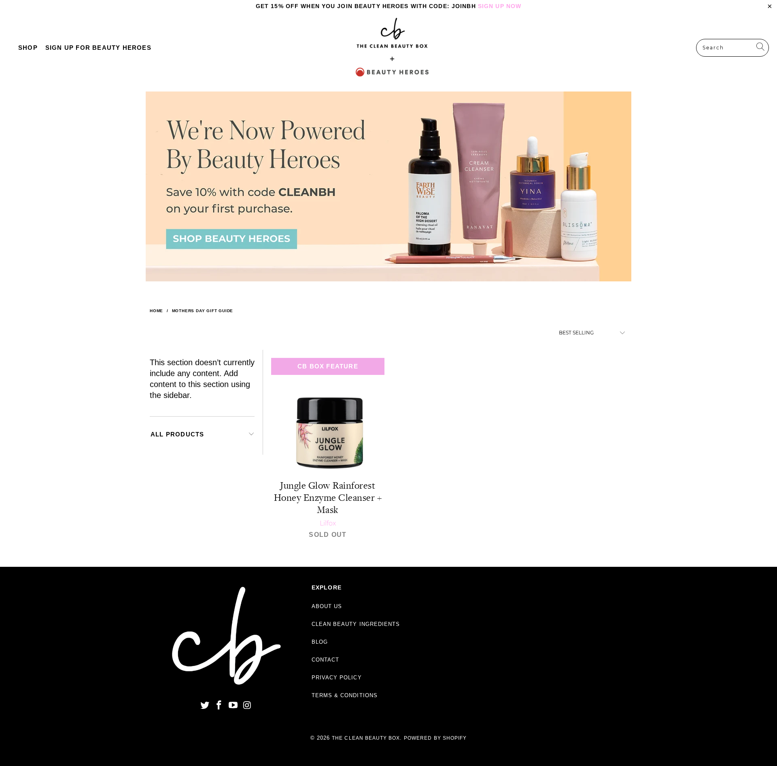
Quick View (327, 432)
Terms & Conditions (345, 695)
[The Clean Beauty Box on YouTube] (233, 705)
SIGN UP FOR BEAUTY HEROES (98, 47)
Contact (325, 660)
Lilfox (328, 523)
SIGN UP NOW (499, 6)
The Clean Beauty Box (366, 738)
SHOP (28, 47)
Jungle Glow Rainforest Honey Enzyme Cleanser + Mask (327, 415)
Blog (320, 642)
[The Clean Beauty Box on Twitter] (205, 705)
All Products (177, 434)
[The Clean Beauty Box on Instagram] (247, 705)
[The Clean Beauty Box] (392, 47)
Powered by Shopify (435, 738)
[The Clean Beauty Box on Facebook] (219, 705)
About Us (327, 606)
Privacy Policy (337, 678)
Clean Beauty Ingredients (356, 624)
